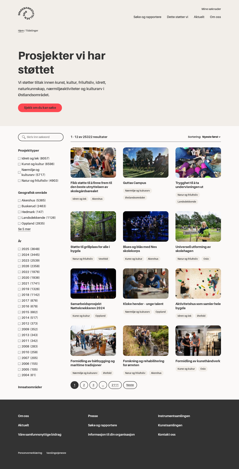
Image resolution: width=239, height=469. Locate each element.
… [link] (103, 385)
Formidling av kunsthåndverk (197, 361)
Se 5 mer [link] (24, 229)
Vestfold (103, 258)
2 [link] (84, 385)
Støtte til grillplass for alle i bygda (90, 249)
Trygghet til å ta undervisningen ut (189, 185)
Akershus (97, 198)
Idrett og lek (79, 198)
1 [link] (74, 385)
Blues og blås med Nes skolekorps (140, 249)
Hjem (21, 30)
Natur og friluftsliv (188, 194)
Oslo (206, 258)
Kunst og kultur (133, 258)
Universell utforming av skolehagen (193, 249)
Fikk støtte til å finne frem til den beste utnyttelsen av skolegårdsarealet (91, 187)
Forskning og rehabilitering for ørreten (143, 363)
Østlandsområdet (135, 197)
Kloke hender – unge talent (143, 304)
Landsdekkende (187, 201)
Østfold (201, 315)
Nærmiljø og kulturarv (137, 190)
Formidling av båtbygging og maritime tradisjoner (93, 363)
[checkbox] (41, 158)
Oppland (100, 315)
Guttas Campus (134, 183)
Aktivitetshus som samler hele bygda (198, 306)
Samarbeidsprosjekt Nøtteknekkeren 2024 (88, 306)
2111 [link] (115, 385)
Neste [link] (130, 385)
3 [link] (93, 385)
